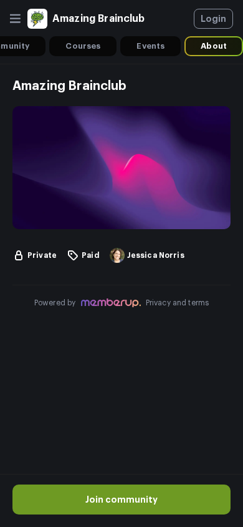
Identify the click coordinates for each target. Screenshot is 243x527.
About (214, 46)
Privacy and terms (177, 303)
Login (213, 18)
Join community (121, 499)
